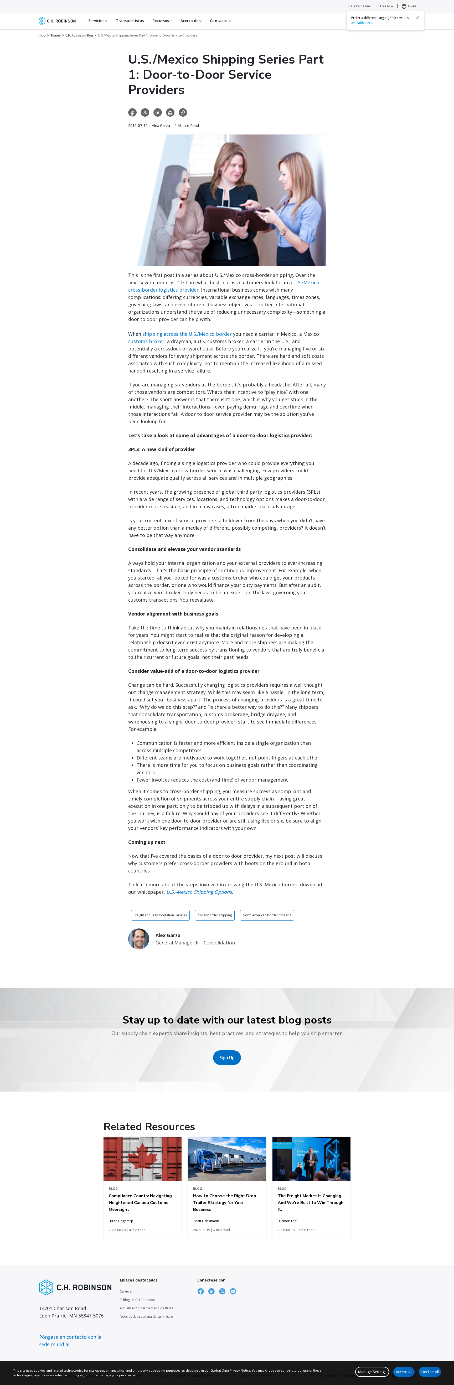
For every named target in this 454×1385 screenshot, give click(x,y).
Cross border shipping (215, 915)
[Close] (417, 17)
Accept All (404, 1371)
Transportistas (130, 20)
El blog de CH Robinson (137, 1300)
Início (42, 35)
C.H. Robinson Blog (79, 35)
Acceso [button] (385, 6)
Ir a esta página (359, 6)
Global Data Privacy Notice (230, 1370)
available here (361, 22)
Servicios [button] (96, 20)
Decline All (430, 1371)
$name (55, 35)
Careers (126, 1291)
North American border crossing (267, 915)
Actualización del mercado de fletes (146, 1308)
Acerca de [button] (189, 20)
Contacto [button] (219, 20)
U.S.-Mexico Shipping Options (199, 892)
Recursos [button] (161, 20)
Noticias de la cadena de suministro (146, 1316)
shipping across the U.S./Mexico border (187, 334)
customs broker (146, 341)
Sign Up (227, 1058)
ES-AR (412, 6)
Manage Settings (372, 1371)
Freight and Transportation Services (160, 915)
